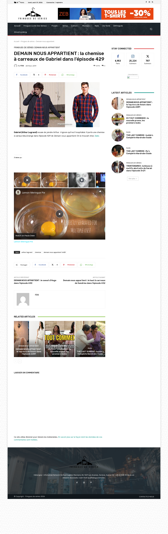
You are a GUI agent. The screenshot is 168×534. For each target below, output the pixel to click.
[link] (18, 192)
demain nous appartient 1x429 (54, 252)
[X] (152, 2)
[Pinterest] (91, 482)
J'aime (118, 55)
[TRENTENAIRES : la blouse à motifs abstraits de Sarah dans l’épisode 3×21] (118, 167)
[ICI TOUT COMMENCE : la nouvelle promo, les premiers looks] (60, 339)
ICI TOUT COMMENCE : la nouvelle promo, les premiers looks (59, 351)
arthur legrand (27, 252)
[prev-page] (15, 361)
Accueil (16, 41)
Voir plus (132, 178)
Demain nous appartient (45, 41)
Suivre (133, 55)
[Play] (81, 180)
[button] (151, 29)
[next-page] (19, 361)
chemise (38, 252)
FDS (22, 66)
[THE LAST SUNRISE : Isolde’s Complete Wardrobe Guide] (90, 339)
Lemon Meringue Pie (33, 192)
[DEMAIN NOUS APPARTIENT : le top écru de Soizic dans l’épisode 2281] (29, 339)
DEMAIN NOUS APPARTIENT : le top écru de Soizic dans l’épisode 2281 (29, 351)
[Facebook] (146, 2)
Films (90, 348)
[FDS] (16, 65)
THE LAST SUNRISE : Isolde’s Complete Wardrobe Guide (90, 352)
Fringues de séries (27, 41)
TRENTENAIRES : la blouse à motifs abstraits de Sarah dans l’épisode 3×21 (139, 168)
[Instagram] (149, 2)
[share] (100, 191)
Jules (96, 136)
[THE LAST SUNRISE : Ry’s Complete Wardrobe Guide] (118, 151)
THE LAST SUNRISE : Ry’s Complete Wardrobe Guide (139, 152)
